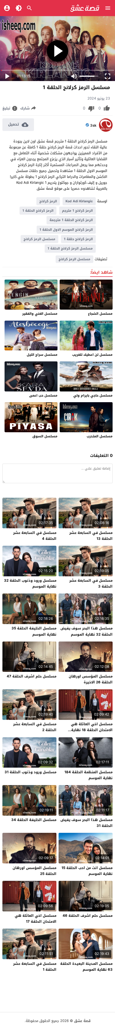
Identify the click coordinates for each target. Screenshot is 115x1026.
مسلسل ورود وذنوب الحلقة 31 (30, 772)
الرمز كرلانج (48, 201)
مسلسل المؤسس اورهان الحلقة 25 (34, 870)
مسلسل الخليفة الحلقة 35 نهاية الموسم (33, 631)
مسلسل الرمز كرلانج (39, 239)
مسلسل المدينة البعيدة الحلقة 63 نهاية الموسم (86, 966)
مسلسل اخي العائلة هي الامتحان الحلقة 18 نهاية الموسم (92, 730)
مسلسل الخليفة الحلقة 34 (33, 819)
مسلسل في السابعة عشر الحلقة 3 (91, 583)
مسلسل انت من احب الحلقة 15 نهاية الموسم (87, 870)
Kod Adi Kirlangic (79, 201)
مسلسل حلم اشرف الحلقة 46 (88, 915)
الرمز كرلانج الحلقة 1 (37, 211)
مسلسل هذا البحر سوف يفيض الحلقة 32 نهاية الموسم (86, 631)
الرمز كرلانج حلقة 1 (78, 239)
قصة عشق (82, 1020)
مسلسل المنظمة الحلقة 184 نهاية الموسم (88, 775)
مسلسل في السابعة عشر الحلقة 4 (34, 535)
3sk (93, 125)
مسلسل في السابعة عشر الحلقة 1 (34, 966)
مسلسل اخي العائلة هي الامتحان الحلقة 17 (35, 918)
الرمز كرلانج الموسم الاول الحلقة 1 (66, 230)
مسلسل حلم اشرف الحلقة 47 (31, 676)
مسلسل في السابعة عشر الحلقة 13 (91, 535)
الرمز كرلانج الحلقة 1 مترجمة (71, 220)
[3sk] (106, 130)
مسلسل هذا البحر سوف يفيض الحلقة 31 (86, 822)
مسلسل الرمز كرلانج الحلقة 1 (70, 248)
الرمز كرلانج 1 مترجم (77, 211)
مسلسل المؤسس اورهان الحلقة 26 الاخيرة (91, 679)
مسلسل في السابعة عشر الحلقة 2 (34, 727)
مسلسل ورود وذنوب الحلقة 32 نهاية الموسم (30, 583)
